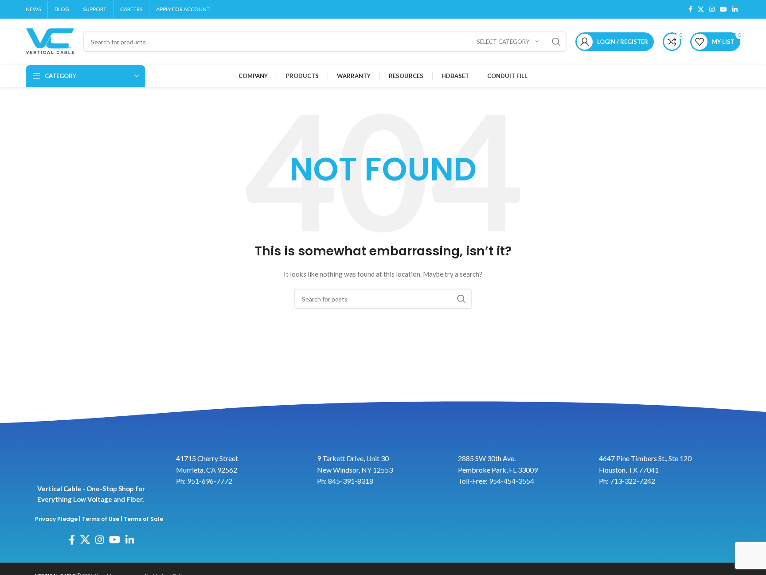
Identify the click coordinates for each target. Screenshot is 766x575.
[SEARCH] (556, 41)
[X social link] (701, 9)
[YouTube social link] (723, 9)
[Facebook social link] (690, 9)
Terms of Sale (143, 519)
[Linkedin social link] (735, 9)
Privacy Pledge (56, 519)
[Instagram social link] (712, 9)
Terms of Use (100, 519)
